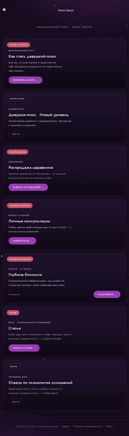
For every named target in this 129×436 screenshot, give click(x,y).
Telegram (66, 426)
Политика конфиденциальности (87, 426)
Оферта (109, 426)
